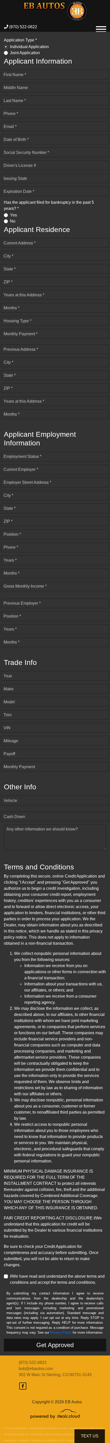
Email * (10, 126)
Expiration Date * (19, 191)
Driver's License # (20, 165)
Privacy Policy (61, 1332)
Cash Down (14, 816)
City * (8, 256)
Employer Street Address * (27, 482)
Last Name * (15, 100)
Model (9, 702)
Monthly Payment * (21, 334)
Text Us (89, 1436)
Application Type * (20, 40)
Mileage (11, 741)
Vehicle (10, 800)
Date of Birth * (16, 139)
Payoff (9, 754)
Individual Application (29, 47)
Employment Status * (22, 456)
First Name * (15, 74)
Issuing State (15, 178)
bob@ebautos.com (36, 1368)
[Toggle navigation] (101, 27)
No (12, 221)
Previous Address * (21, 349)
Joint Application (25, 53)
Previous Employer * (22, 603)
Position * (12, 534)
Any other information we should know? (42, 829)
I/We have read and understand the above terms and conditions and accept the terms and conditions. (57, 1279)
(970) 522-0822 (22, 27)
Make (9, 689)
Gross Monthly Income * (25, 586)
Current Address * (20, 243)
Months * (11, 308)
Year (8, 676)
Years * (10, 560)
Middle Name (16, 87)
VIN (7, 728)
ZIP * (8, 282)
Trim (8, 715)
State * (10, 269)
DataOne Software (89, 1428)
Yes (13, 215)
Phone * (11, 113)
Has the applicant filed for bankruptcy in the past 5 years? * (49, 205)
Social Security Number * (26, 152)
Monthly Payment (19, 767)
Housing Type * (17, 321)
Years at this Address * (24, 295)
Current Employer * (21, 469)
